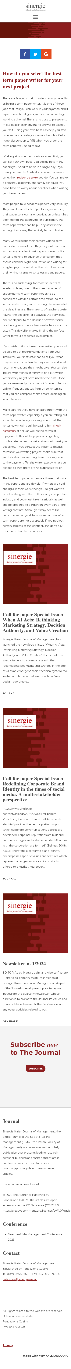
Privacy (8, 1345)
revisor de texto (27, 177)
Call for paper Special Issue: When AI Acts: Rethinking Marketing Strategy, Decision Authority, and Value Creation (35, 622)
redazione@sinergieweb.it (20, 1279)
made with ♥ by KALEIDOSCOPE (45, 1356)
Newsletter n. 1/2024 (24, 963)
